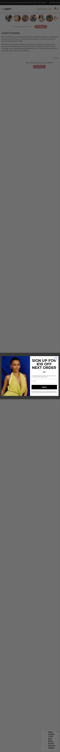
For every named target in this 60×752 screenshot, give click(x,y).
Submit (44, 387)
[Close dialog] (56, 358)
